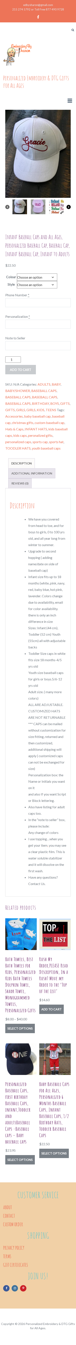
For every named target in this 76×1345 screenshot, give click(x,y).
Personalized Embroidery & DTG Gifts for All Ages (36, 81)
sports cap (40, 442)
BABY (56, 384)
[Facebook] (6, 1288)
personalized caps (18, 442)
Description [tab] (21, 463)
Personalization (17, 316)
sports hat (56, 442)
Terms (7, 1256)
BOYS (54, 403)
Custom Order (13, 1224)
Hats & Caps (14, 429)
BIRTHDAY (40, 403)
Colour (11, 277)
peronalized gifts (40, 435)
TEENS (51, 410)
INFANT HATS (36, 429)
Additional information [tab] (31, 473)
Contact (9, 1216)
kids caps (20, 435)
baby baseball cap (37, 416)
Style (11, 284)
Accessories (14, 416)
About (7, 1207)
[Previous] (7, 207)
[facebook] (38, 17)
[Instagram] (15, 1288)
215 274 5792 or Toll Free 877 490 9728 (38, 9)
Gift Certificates (15, 1265)
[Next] (68, 207)
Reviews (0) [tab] (19, 483)
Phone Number (17, 295)
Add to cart (51, 1009)
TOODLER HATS (18, 448)
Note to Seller (15, 338)
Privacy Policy (13, 1248)
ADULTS (44, 384)
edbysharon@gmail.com (38, 5)
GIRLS (20, 410)
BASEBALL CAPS (44, 391)
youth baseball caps (46, 448)
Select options (20, 1028)
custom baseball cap (49, 423)
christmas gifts (22, 423)
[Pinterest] (23, 1288)
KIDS (40, 410)
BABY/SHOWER (17, 391)
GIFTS (65, 403)
